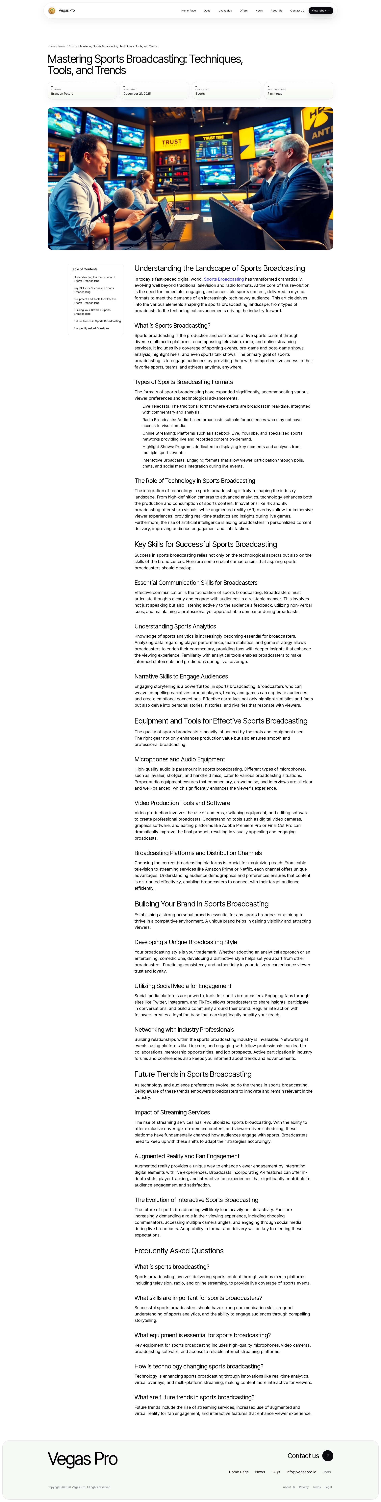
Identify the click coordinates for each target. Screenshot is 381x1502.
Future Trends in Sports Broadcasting (97, 321)
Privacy (304, 1487)
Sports (73, 46)
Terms (317, 1487)
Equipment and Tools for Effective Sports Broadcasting (95, 300)
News (61, 46)
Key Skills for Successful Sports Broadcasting (94, 290)
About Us (289, 1487)
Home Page (239, 1472)
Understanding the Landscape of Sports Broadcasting (94, 279)
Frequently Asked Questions (91, 328)
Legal (328, 1487)
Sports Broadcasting (224, 279)
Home (51, 46)
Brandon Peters (62, 93)
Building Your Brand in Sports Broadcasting (92, 311)
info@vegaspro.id (301, 1472)
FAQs (275, 1472)
